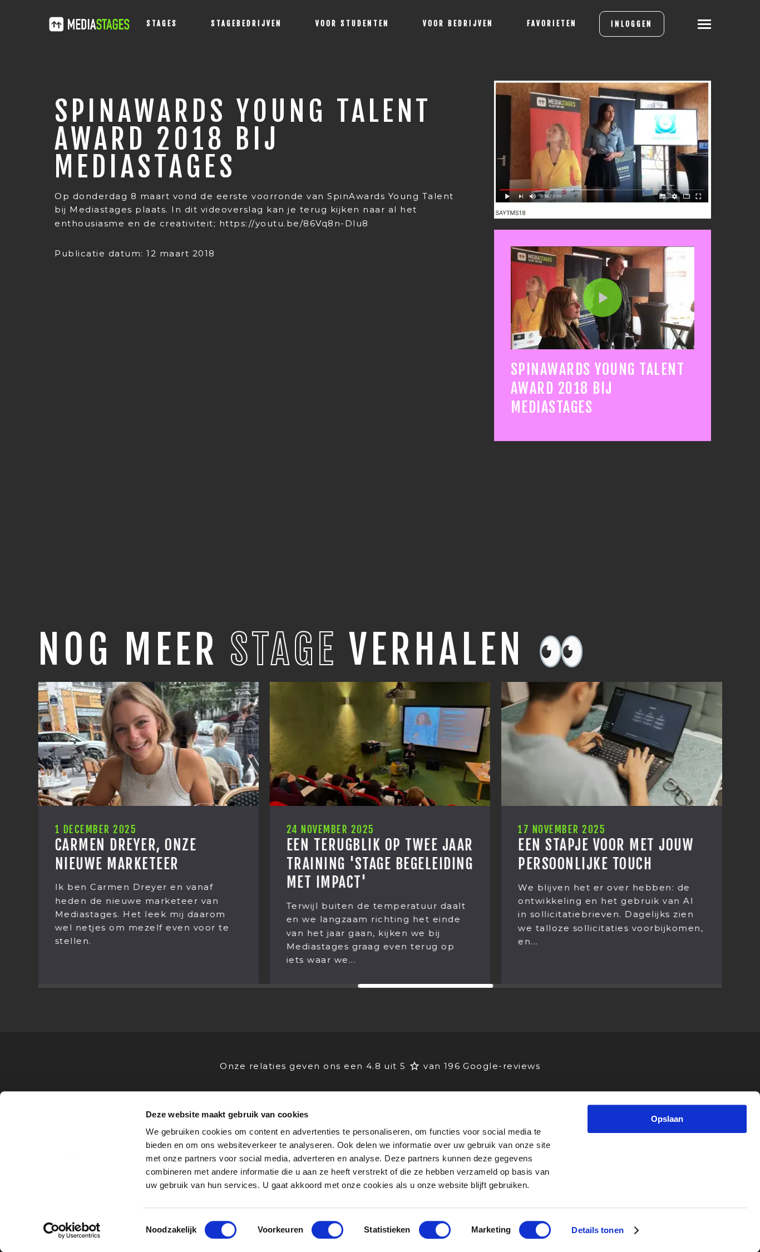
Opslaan (667, 1119)
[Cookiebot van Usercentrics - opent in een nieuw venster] (72, 1230)
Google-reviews (501, 1066)
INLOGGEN (632, 23)
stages (161, 23)
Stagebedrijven (246, 23)
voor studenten (352, 23)
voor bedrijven (458, 23)
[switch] (327, 1230)
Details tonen (597, 1230)
